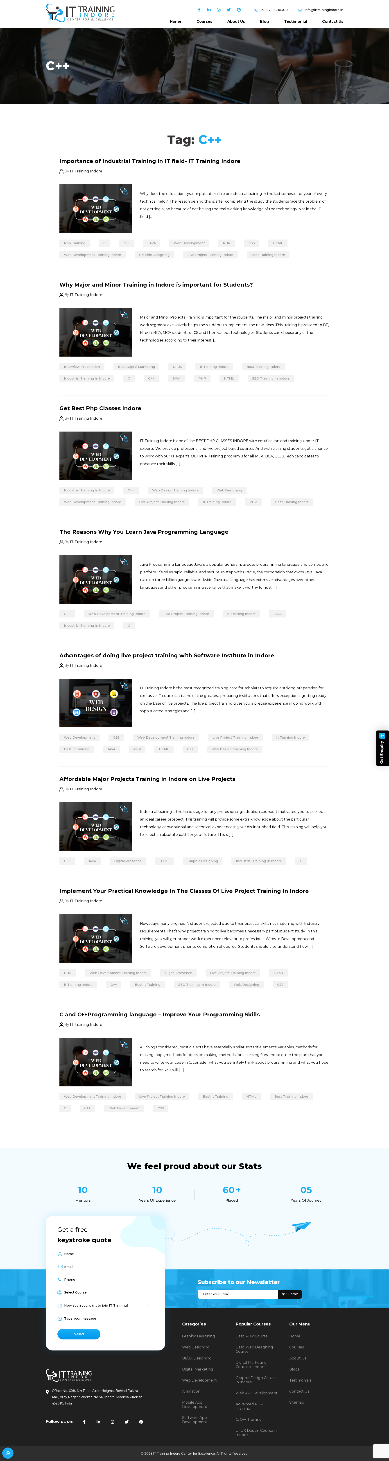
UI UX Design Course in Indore (256, 1432)
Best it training (76, 749)
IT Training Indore (86, 171)
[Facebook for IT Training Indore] (84, 1422)
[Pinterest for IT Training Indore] (141, 1422)
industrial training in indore (87, 378)
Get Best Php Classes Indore (100, 408)
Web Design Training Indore (175, 490)
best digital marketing (136, 367)
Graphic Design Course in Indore (256, 1380)
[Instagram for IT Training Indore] (112, 1422)
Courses (204, 21)
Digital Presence (127, 861)
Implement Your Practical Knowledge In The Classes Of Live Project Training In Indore (184, 891)
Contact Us (332, 21)
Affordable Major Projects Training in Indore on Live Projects (147, 779)
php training (74, 243)
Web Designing (229, 490)
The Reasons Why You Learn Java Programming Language (143, 532)
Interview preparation (82, 367)
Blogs (294, 1369)
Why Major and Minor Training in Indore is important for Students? (156, 284)
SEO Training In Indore (270, 378)
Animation (191, 1391)
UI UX (177, 367)
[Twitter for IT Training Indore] (127, 1422)
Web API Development (257, 1393)
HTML (278, 243)
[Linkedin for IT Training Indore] (98, 1422)
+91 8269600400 (274, 10)
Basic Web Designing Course (254, 1349)
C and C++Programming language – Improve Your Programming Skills (159, 1014)
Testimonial (295, 21)
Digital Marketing (197, 1369)
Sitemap (296, 1402)
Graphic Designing (154, 255)
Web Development (189, 243)
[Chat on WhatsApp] (8, 1453)
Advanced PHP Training (249, 1406)
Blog (264, 21)
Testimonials (300, 1380)
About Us (236, 21)
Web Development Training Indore (92, 255)
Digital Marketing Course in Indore (251, 1364)
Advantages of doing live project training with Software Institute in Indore (166, 655)
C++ (127, 243)
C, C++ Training (249, 1419)
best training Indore (268, 255)
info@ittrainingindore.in (323, 10)
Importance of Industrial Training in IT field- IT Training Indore (149, 161)
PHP (227, 243)
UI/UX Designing (197, 1358)
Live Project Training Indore (210, 255)
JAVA (152, 243)
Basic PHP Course (252, 1336)
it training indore (214, 367)
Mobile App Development (194, 1404)
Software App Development (194, 1420)
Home (175, 21)
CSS (252, 243)
